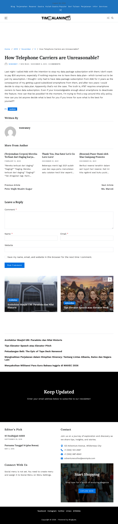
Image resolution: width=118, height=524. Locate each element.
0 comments (54, 64)
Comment (11, 209)
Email (64, 234)
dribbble (77, 511)
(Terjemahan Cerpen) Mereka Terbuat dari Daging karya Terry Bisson (21, 156)
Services (103, 6)
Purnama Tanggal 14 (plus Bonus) (21, 445)
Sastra (41, 6)
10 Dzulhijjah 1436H (15, 435)
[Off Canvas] (6, 18)
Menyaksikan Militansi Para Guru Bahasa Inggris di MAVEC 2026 (41, 365)
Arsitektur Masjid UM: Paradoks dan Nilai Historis (33, 340)
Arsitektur (13, 300)
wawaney (13, 64)
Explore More (87, 491)
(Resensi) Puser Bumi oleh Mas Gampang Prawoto (93, 155)
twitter (61, 511)
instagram (52, 511)
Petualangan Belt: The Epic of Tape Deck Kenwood (33, 351)
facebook (42, 511)
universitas (69, 303)
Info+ (95, 6)
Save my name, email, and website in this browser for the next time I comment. (49, 257)
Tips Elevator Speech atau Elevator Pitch (86, 307)
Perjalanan (86, 6)
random (12, 109)
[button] (110, 279)
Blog (13, 6)
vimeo (69, 511)
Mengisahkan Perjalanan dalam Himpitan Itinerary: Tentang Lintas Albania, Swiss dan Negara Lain (58, 358)
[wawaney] (10, 132)
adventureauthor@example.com (79, 458)
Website (9, 245)
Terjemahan (21, 6)
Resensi (32, 6)
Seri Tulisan (74, 6)
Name (9, 234)
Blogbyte (72, 520)
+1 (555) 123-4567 (72, 450)
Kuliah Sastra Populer (56, 6)
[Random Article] (60, 10)
